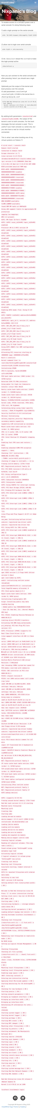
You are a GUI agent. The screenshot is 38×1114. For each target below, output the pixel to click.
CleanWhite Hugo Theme (10, 1107)
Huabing (23, 1107)
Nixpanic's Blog (7, 2)
